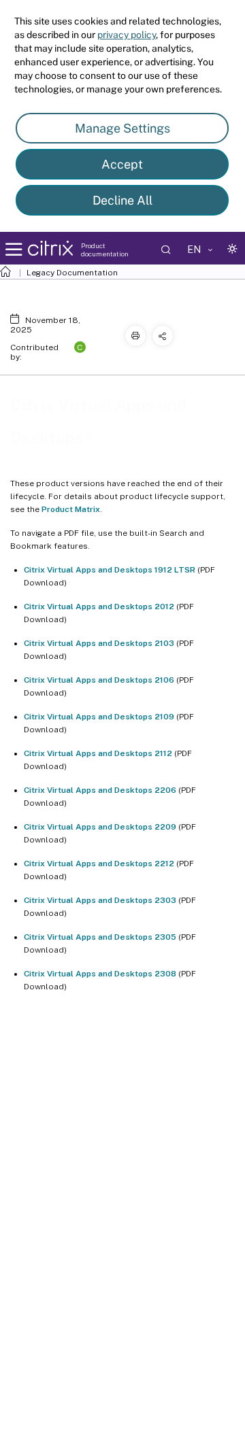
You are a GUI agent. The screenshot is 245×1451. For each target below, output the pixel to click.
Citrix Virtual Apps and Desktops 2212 (99, 863)
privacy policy (126, 34)
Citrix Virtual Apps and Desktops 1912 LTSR (109, 570)
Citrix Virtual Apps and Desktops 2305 (100, 937)
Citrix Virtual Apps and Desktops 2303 (100, 900)
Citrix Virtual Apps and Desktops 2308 (100, 973)
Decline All (122, 200)
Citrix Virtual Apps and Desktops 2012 (99, 606)
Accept (122, 164)
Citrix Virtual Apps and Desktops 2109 (99, 716)
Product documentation (105, 249)
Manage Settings (122, 128)
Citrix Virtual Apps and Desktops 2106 (99, 680)
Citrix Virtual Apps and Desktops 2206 (100, 790)
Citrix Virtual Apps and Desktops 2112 (98, 753)
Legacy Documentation (72, 272)
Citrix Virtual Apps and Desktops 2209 (100, 827)
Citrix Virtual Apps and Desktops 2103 (99, 643)
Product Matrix (71, 509)
